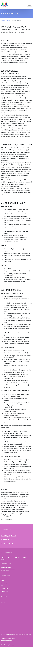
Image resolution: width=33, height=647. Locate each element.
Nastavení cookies (6, 641)
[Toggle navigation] (29, 5)
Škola (2, 580)
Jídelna (9, 557)
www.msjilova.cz (10, 635)
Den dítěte (4, 583)
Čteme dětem (4, 588)
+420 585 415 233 (7, 540)
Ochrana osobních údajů (8, 638)
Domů (3, 21)
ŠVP (2, 586)
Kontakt (17, 557)
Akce (24, 557)
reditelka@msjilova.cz (8, 536)
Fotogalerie (4, 597)
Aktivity (3, 559)
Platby (2, 557)
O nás (8, 21)
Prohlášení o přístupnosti (8, 645)
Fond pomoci (4, 591)
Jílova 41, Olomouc (7, 543)
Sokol (2, 594)
